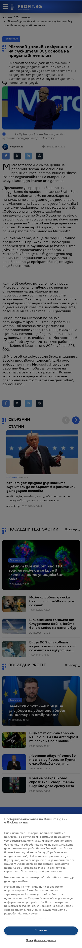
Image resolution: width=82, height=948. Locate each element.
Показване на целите (41, 940)
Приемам (41, 930)
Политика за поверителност (41, 871)
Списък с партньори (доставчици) (28, 918)
